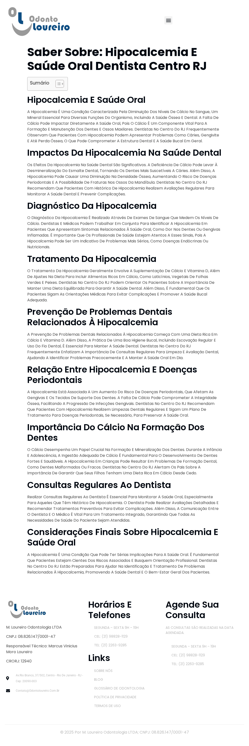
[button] (168, 20)
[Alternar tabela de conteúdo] (57, 84)
